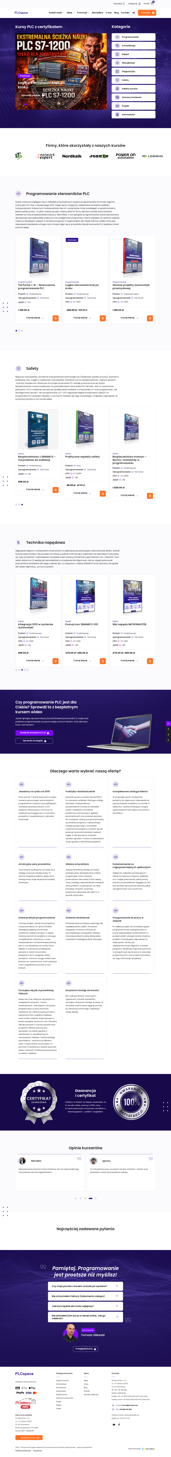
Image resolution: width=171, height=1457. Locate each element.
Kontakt (125, 12)
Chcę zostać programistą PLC (84, 285)
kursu (103, 1105)
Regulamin (37, 1450)
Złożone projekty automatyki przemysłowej (36, 286)
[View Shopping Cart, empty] (148, 3)
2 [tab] (25, 104)
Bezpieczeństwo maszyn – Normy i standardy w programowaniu (130, 460)
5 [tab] (95, 1199)
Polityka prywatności (23, 1450)
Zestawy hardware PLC (64, 1398)
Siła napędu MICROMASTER (35, 624)
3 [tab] (85, 1199)
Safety (21, 454)
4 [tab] (90, 1199)
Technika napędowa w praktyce (127, 626)
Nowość (118, 240)
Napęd (21, 621)
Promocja (82, 12)
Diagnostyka (61, 1391)
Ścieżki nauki (55, 12)
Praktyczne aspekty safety (82, 456)
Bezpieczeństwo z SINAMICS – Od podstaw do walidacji (37, 458)
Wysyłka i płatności (91, 1394)
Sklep (69, 12)
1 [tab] (20, 104)
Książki (58, 1401)
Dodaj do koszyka (56, 318)
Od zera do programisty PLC (131, 285)
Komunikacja (61, 1384)
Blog (116, 12)
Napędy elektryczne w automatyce (79, 626)
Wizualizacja (61, 1387)
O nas (109, 12)
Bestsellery (97, 12)
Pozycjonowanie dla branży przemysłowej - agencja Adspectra (68, 1447)
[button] (147, 13)
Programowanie (25, 282)
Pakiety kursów (61, 1394)
